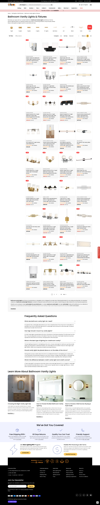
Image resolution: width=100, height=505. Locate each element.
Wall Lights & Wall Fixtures (17, 13)
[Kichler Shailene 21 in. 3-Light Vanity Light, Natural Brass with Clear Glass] (33, 187)
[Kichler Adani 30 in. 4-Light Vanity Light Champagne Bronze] (33, 159)
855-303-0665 (87, 1)
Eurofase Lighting (64, 225)
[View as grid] (87, 36)
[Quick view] (39, 41)
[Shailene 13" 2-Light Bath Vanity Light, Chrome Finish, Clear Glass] (50, 75)
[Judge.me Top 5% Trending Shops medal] (67, 461)
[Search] (51, 5)
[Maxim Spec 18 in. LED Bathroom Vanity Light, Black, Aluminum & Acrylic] (33, 75)
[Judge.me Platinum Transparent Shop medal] (52, 461)
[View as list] (90, 36)
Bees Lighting (14, 499)
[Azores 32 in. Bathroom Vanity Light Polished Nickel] (84, 216)
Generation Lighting (47, 56)
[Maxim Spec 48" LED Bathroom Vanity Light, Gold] (67, 75)
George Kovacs (80, 253)
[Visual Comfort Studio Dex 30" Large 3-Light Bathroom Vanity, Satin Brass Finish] (84, 103)
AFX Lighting (29, 140)
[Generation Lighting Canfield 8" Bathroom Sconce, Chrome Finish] (33, 272)
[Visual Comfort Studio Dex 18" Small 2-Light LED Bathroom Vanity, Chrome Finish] (84, 187)
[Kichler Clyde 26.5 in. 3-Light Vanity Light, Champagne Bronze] (50, 244)
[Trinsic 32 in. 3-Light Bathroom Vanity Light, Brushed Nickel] (67, 244)
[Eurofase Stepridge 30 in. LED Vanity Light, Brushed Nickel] (33, 244)
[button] (36, 10)
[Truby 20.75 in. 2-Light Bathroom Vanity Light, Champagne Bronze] (67, 187)
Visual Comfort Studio (82, 56)
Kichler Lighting (46, 84)
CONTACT (80, 1)
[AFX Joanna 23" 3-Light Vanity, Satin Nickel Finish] (33, 131)
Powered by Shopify (22, 499)
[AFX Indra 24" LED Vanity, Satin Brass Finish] (33, 216)
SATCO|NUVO (62, 140)
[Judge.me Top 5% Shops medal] (62, 461)
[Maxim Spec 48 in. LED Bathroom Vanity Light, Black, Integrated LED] (67, 47)
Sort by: (65, 36)
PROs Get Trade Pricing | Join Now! (15, 1)
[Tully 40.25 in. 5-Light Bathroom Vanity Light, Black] (84, 272)
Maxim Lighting (29, 56)
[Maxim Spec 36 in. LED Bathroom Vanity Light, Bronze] (84, 159)
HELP (76, 1)
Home (9, 13)
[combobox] (35, 4)
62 (61, 294)
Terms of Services (24, 489)
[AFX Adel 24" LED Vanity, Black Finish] (84, 131)
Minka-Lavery (80, 84)
